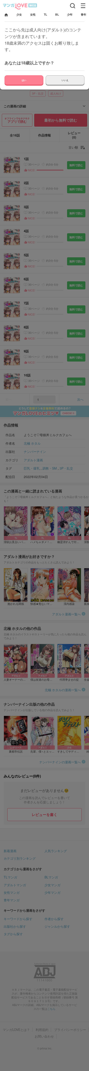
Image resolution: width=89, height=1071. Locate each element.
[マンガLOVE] (20, 6)
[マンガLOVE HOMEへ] (6, 15)
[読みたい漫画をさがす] (72, 5)
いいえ (65, 80)
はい (24, 80)
